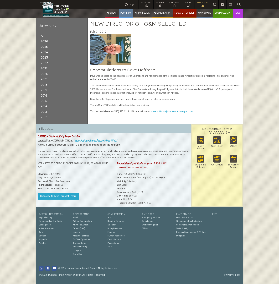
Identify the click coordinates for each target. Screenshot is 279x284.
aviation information (51, 214)
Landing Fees (45, 225)
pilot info (125, 13)
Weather (42, 243)
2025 (44, 47)
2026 (44, 41)
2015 (44, 101)
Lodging (76, 232)
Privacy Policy (232, 274)
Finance (111, 232)
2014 (44, 106)
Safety (41, 232)
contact (188, 3)
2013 (44, 112)
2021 (44, 68)
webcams (160, 3)
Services (42, 236)
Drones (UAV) (79, 228)
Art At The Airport (80, 225)
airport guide (142, 13)
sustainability (222, 13)
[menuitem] (131, 4)
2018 (44, 85)
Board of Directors (116, 221)
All (42, 36)
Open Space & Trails (185, 217)
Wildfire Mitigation (150, 225)
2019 (44, 79)
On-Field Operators (81, 239)
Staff (110, 247)
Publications (113, 243)
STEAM (145, 228)
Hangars (77, 250)
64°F (133, 5)
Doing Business (115, 228)
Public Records (114, 239)
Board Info (174, 3)
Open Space (147, 221)
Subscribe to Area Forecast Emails (58, 196)
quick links (146, 3)
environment (183, 214)
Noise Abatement (47, 228)
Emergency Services (151, 217)
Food (75, 217)
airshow (111, 13)
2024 (44, 52)
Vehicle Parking (80, 247)
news (237, 13)
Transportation (80, 243)
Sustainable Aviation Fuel (187, 225)
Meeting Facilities (81, 236)
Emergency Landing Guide (50, 221)
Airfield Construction (82, 221)
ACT (109, 217)
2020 (44, 74)
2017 (44, 90)
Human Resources (116, 236)
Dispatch (43, 239)
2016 (44, 95)
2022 (44, 63)
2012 (44, 117)
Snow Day (77, 254)
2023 (44, 57)
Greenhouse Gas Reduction (189, 221)
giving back (204, 13)
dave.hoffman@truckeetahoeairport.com (172, 111)
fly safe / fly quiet (184, 13)
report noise (202, 3)
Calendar (112, 225)
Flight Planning (45, 217)
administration (162, 13)
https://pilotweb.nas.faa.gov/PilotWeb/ (95, 140)
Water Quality (182, 228)
